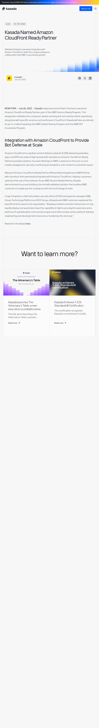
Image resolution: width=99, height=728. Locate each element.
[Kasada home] (9, 8)
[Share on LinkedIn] (90, 78)
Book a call (85, 8)
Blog (8, 24)
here (28, 223)
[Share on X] (85, 78)
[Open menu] (95, 8)
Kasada (38, 108)
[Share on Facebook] (79, 78)
